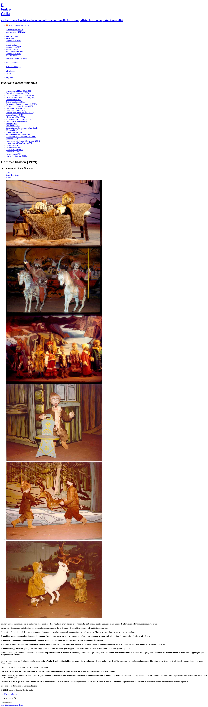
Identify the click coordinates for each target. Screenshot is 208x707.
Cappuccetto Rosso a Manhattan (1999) (21, 137)
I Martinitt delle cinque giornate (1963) (20, 97)
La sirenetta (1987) (13, 126)
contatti (8, 73)
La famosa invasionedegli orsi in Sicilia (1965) (15, 101)
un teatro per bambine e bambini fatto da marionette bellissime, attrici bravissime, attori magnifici (62, 20)
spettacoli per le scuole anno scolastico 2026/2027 (16, 31)
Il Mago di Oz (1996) (14, 130)
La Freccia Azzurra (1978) (16, 111)
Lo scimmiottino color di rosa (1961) (20, 95)
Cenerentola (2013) (13, 147)
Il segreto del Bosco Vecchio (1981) (19, 119)
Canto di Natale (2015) (14, 150)
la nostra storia (11, 56)
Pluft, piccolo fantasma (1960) (17, 93)
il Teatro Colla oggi (13, 67)
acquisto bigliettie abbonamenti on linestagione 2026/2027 (14, 51)
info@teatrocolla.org (9, 694)
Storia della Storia (12, 175)
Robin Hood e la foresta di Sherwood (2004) (23, 141)
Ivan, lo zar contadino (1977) (17, 108)
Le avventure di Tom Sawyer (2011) (19, 143)
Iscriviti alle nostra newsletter (12, 705)
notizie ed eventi (12, 36)
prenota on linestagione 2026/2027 (13, 46)
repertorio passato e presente (16, 58)
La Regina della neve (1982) (16, 121)
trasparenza (10, 77)
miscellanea (10, 71)
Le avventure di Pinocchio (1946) (18, 91)
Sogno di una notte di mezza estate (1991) (22, 128)
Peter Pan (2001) (12, 139)
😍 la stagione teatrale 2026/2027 (18, 25)
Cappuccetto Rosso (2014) (16, 152)
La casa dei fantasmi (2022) (16, 156)
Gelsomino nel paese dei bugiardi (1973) (21, 104)
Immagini (9, 177)
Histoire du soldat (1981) (15, 117)
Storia (8, 173)
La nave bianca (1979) (14, 115)
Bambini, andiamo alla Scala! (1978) (20, 113)
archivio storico (11, 62)
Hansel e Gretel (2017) (14, 154)
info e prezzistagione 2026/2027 (13, 39)
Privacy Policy (7, 702)
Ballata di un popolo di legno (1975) (19, 106)
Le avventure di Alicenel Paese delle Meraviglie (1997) (18, 133)
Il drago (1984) (11, 124)
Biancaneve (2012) (13, 145)
